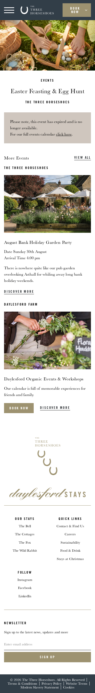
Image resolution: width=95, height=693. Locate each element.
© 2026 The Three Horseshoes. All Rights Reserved (47, 680)
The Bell (25, 526)
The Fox (25, 542)
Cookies (68, 687)
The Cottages (24, 534)
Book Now (75, 10)
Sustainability (70, 542)
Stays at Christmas (70, 559)
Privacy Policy (52, 683)
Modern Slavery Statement (40, 687)
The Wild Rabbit (25, 550)
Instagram (24, 580)
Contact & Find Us (70, 526)
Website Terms (76, 683)
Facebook (24, 588)
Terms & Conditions (22, 683)
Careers (70, 534)
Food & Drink (70, 550)
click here (64, 134)
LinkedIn (24, 596)
